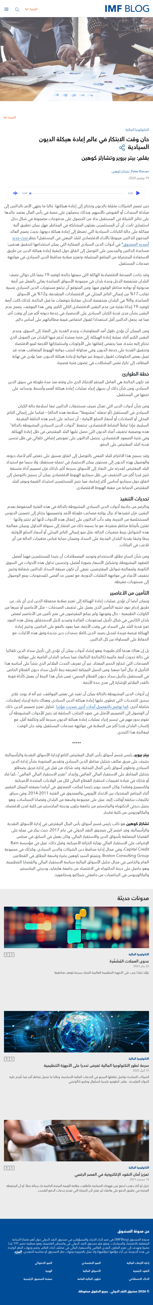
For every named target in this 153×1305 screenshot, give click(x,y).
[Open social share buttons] (122, 147)
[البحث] (17, 9)
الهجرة (48, 1271)
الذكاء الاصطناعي (139, 1279)
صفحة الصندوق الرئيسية (38, 1279)
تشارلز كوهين (120, 172)
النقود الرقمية (141, 1271)
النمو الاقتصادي (91, 1263)
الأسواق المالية (92, 1271)
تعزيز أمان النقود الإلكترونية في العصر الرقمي (112, 1174)
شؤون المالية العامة (89, 1279)
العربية (33, 9)
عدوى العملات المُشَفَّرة (129, 961)
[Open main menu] (6, 9)
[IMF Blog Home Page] (127, 8)
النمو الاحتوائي (43, 1263)
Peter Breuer (140, 172)
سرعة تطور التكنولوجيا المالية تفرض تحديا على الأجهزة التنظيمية (96, 1065)
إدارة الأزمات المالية (138, 1263)
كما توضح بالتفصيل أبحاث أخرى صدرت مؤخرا (92, 706)
